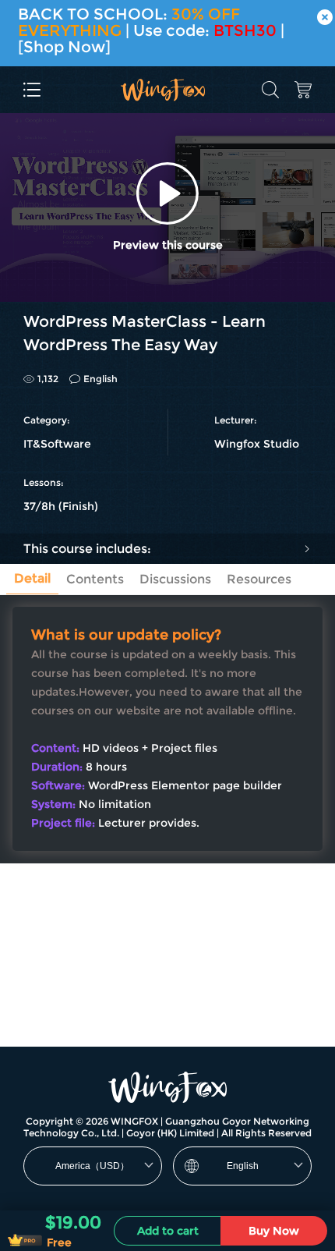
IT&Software (57, 444)
